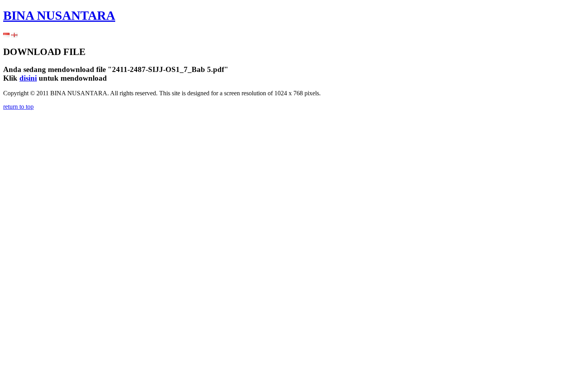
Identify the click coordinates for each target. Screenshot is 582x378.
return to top (18, 106)
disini (28, 78)
